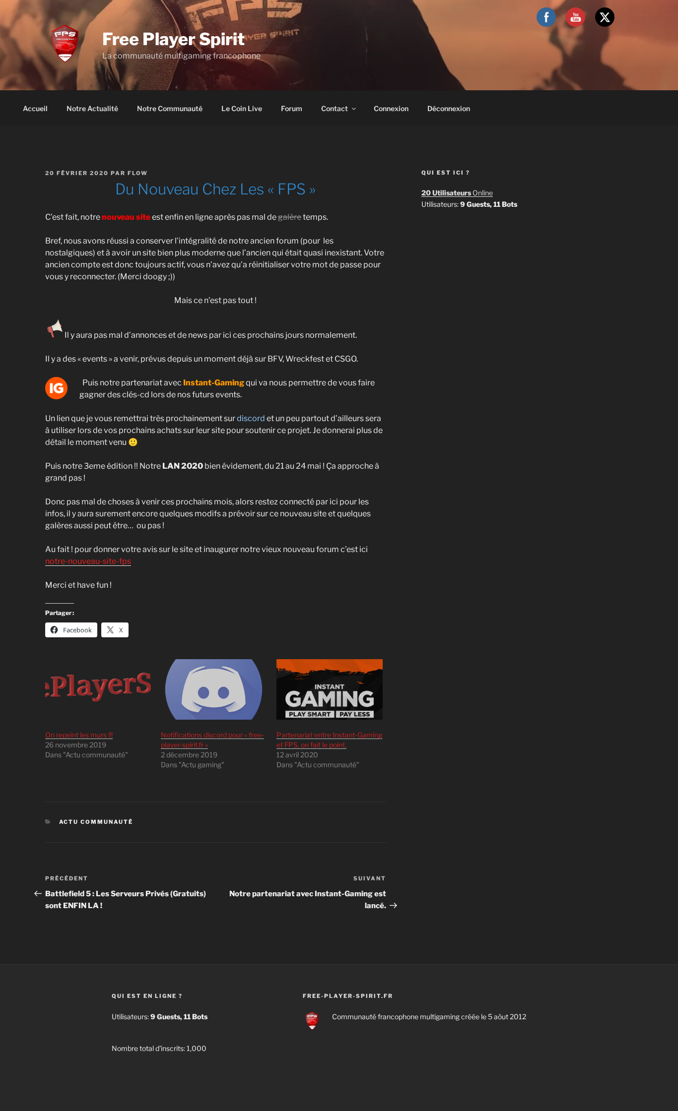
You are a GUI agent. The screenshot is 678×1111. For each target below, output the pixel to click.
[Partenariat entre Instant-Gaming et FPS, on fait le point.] (329, 689)
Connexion (391, 108)
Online (457, 192)
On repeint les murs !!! (79, 735)
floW (138, 173)
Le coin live (241, 108)
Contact (334, 108)
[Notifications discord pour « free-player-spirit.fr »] (214, 689)
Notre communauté (170, 108)
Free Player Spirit (173, 39)
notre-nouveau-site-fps (88, 561)
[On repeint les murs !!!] (98, 689)
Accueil (35, 108)
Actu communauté (96, 821)
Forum (291, 108)
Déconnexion (448, 108)
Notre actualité (92, 108)
